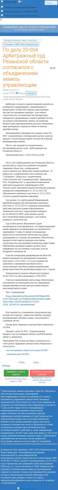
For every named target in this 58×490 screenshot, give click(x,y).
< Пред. (21, 362)
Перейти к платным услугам (42, 373)
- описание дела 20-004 (17, 354)
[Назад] (6, 365)
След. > (37, 362)
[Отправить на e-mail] (54, 67)
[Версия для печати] (51, 67)
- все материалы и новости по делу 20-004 (27, 350)
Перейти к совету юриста (16, 373)
